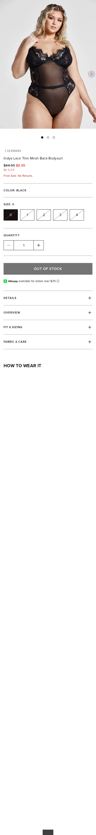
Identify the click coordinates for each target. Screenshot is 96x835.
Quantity (12, 235)
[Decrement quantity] (9, 245)
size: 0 (9, 204)
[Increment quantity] (39, 245)
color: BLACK (15, 190)
